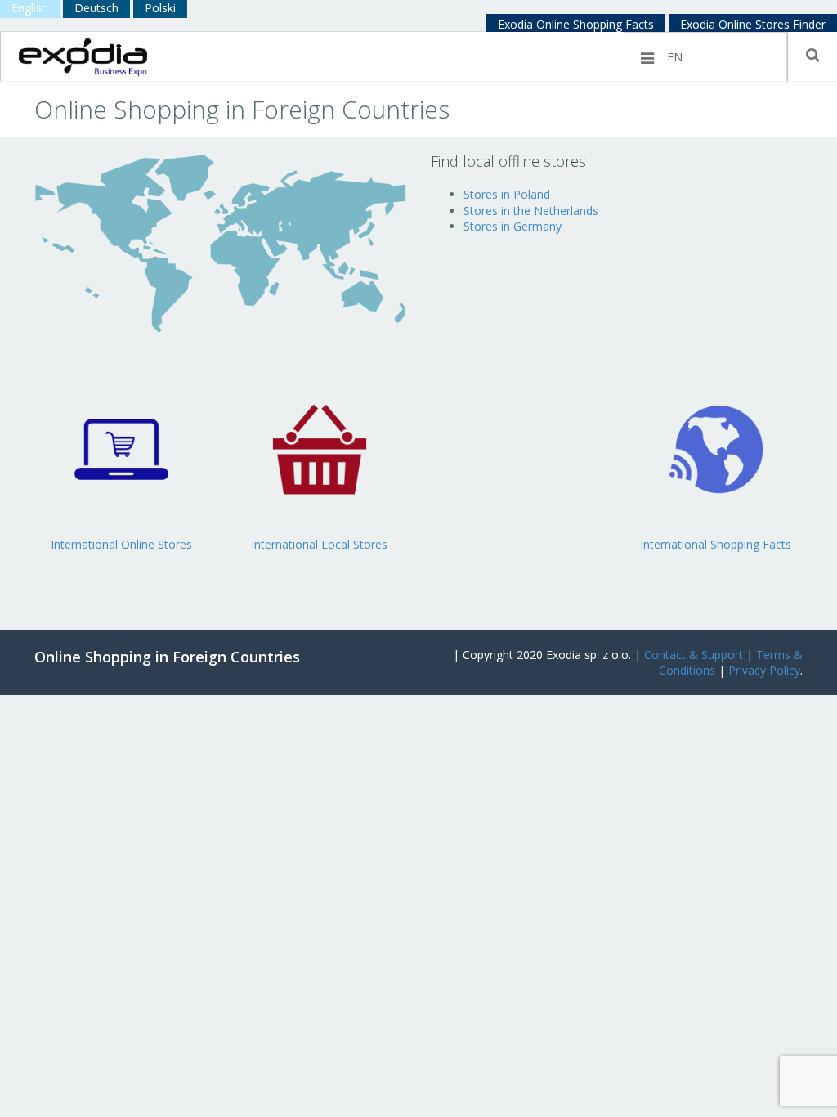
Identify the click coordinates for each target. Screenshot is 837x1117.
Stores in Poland (506, 194)
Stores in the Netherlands (530, 210)
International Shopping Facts (715, 544)
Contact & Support (693, 654)
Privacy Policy (764, 670)
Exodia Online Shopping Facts (576, 24)
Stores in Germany (512, 226)
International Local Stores (319, 544)
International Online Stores (121, 544)
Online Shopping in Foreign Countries (167, 656)
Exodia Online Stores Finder (753, 24)
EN (675, 57)
